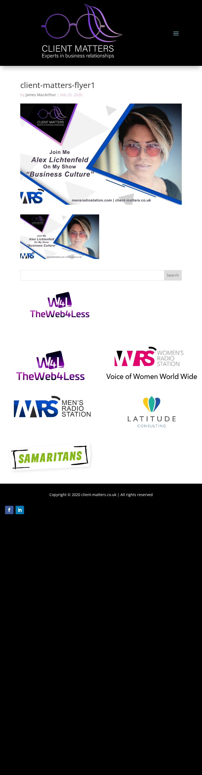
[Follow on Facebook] (9, 510)
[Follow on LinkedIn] (20, 510)
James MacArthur (41, 94)
